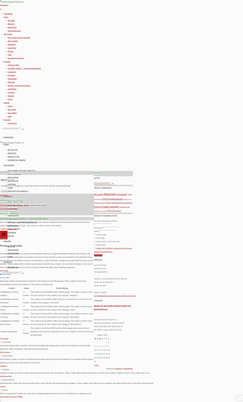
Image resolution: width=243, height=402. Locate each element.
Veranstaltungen (114, 211)
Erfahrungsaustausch (112, 198)
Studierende (101, 234)
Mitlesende (100, 245)
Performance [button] (5, 352)
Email (96, 231)
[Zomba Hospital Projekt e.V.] (12, 2)
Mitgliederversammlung (122, 203)
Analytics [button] (3, 366)
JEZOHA (108, 203)
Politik (97, 206)
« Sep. (96, 365)
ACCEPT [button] (17, 229)
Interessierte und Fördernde (108, 241)
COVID (129, 195)
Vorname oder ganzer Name (105, 221)
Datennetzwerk (98, 199)
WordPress (128, 368)
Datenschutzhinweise (8, 209)
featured (126, 199)
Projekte (105, 206)
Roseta (119, 368)
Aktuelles (98, 194)
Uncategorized (124, 207)
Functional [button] (4, 339)
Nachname (98, 228)
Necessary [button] (4, 271)
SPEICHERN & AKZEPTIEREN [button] (11, 397)
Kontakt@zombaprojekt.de (105, 296)
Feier (130, 199)
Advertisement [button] (6, 376)
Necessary (6, 274)
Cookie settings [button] (6, 229)
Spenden (114, 206)
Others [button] (3, 386)
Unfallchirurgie (97, 211)
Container (122, 194)
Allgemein (109, 194)
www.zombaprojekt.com (126, 296)
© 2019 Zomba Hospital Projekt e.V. (14, 205)
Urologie (104, 211)
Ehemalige (100, 238)
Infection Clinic (99, 203)
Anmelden (4, 195)
